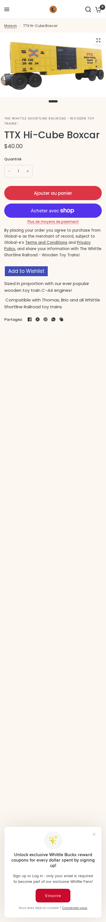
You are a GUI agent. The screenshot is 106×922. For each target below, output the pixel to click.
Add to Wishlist (26, 271)
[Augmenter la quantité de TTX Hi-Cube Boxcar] (27, 171)
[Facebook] (29, 319)
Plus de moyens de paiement (53, 221)
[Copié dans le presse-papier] (61, 319)
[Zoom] (98, 40)
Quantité (12, 159)
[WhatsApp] (53, 319)
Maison (10, 25)
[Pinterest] (45, 319)
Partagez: (13, 319)
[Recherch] (88, 9)
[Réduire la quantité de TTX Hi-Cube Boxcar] (9, 171)
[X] (37, 319)
